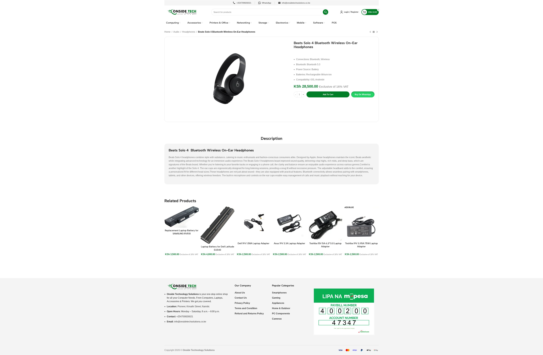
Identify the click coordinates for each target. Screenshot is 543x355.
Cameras (277, 319)
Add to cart (328, 94)
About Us (240, 292)
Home (167, 32)
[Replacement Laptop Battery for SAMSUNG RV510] (181, 217)
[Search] (325, 12)
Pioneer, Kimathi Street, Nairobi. (194, 306)
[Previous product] (370, 32)
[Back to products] (373, 32)
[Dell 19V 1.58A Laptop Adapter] (253, 223)
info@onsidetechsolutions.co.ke (296, 3)
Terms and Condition (246, 308)
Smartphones (279, 292)
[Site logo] (182, 12)
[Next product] (377, 32)
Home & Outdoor (281, 308)
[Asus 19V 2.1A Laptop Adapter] (289, 223)
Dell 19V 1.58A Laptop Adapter (253, 243)
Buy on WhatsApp (363, 94)
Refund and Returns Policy (249, 313)
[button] (362, 94)
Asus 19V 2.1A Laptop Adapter (289, 243)
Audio (176, 32)
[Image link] (182, 286)
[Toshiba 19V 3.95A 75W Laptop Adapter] (361, 223)
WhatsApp (266, 3)
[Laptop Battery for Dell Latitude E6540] (217, 225)
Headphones (188, 32)
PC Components (281, 313)
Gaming (276, 298)
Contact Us (241, 298)
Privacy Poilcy (242, 303)
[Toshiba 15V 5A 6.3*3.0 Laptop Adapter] (325, 223)
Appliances (278, 303)
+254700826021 (244, 3)
